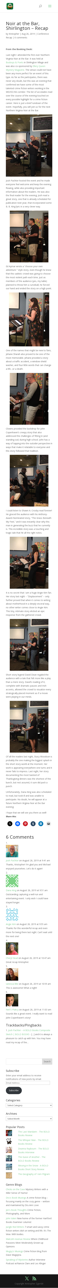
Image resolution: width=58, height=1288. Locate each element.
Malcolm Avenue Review (18, 1239)
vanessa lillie (12, 983)
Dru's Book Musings (16, 1197)
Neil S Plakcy (12, 1009)
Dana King (11, 890)
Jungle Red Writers (15, 1226)
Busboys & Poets (14, 62)
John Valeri (11, 1218)
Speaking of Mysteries (17, 1259)
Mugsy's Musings (14, 1251)
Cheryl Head (12, 958)
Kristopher (14, 33)
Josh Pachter (12, 860)
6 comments (21, 37)
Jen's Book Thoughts (16, 1209)
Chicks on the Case (15, 1189)
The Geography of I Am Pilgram (34, 1174)
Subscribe (14, 1090)
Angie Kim (11, 924)
